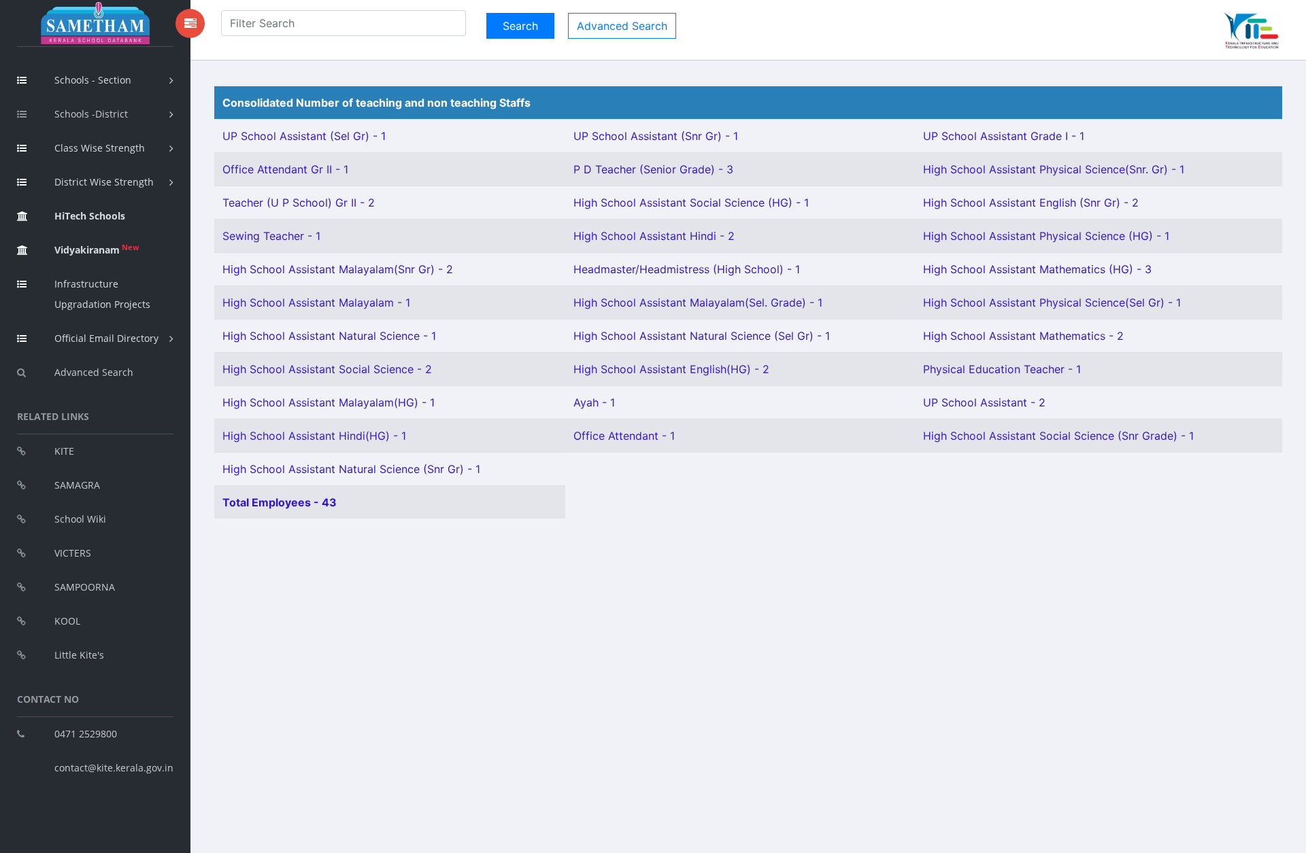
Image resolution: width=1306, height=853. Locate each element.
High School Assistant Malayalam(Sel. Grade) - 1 (697, 302)
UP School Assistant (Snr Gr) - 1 (655, 136)
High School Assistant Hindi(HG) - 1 (314, 435)
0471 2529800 (85, 733)
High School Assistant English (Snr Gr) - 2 (1031, 202)
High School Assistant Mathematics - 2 (1023, 336)
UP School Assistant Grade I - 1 (1003, 136)
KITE (64, 451)
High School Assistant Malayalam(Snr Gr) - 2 (337, 269)
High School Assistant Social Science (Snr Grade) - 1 (1058, 435)
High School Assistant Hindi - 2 (654, 236)
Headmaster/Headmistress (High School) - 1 (686, 269)
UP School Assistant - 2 (984, 402)
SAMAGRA (77, 484)
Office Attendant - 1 (624, 435)
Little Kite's (79, 654)
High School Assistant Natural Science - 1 (329, 336)
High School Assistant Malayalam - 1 (316, 302)
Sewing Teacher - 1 (271, 236)
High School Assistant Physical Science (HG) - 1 (1046, 236)
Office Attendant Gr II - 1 (285, 169)
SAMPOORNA (84, 586)
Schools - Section (92, 79)
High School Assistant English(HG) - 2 (671, 369)
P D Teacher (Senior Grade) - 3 (653, 169)
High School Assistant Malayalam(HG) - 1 (328, 402)
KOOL (67, 620)
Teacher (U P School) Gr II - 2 (298, 202)
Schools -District (91, 113)
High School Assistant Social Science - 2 (327, 369)
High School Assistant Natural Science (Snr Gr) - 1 (351, 469)
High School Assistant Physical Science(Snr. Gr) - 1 (1053, 169)
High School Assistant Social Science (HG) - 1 (691, 202)
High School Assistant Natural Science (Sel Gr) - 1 (701, 336)
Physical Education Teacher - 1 (1002, 369)
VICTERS (72, 552)
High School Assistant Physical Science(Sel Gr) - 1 (1052, 302)
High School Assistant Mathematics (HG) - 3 (1037, 269)
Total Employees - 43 (279, 502)
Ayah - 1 (594, 402)
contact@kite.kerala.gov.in (113, 767)
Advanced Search (93, 372)
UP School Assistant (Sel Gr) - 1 (304, 136)
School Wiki (80, 518)
